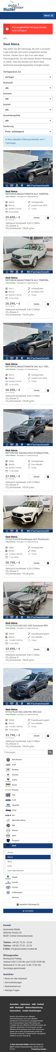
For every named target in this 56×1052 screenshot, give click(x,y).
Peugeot (15, 840)
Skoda (14, 877)
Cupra (14, 780)
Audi (14, 765)
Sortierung (8, 126)
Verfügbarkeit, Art (12, 72)
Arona (10, 852)
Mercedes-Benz (19, 820)
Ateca (10, 857)
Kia (13, 815)
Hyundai (15, 805)
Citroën (15, 775)
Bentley (15, 770)
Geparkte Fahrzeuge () (29, 904)
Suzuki (15, 882)
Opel (14, 835)
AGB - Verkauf (38, 1004)
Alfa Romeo (17, 759)
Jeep (14, 810)
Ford (14, 800)
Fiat (13, 795)
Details (36, 218)
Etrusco (15, 790)
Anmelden (14, 1004)
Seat (14, 846)
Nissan (15, 830)
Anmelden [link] (29, 911)
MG (13, 825)
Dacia (14, 785)
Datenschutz (15, 1011)
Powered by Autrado (38, 1049)
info (5, 38)
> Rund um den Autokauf (15, 978)
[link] (48, 217)
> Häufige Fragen (11, 990)
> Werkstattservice (12, 986)
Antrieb (6, 104)
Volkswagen (17, 892)
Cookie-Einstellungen (31, 1011)
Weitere (15, 897)
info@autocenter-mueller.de (24, 949)
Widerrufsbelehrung (34, 1007)
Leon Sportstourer (15, 870)
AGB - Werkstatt (17, 1007)
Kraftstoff (8, 82)
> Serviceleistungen (12, 982)
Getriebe (7, 93)
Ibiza (9, 861)
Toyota (15, 887)
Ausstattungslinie (11, 115)
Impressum (25, 1004)
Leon (9, 866)
